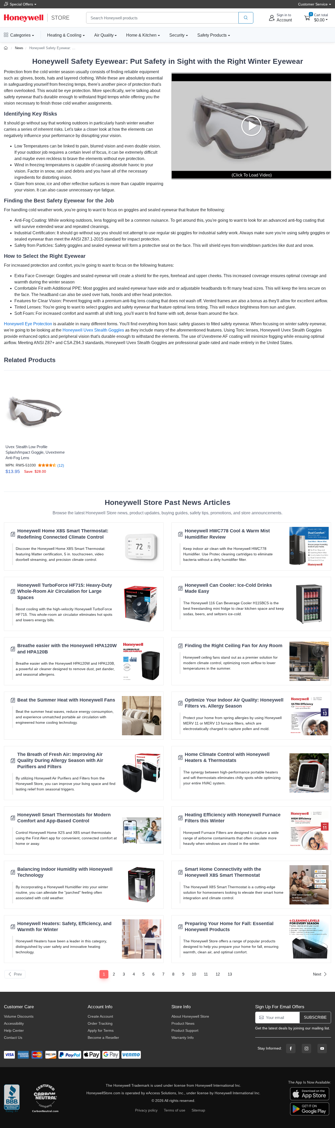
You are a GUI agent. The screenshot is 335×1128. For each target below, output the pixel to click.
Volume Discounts (19, 1016)
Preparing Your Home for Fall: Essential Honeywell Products (229, 926)
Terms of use (174, 1110)
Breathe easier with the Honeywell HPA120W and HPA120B (67, 648)
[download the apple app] (309, 1093)
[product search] (245, 18)
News (19, 48)
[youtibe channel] (322, 1048)
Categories (20, 35)
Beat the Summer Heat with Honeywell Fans (66, 700)
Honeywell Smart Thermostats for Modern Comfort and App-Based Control (64, 817)
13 (230, 974)
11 (206, 974)
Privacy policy (146, 1110)
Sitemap (198, 1110)
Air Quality (104, 35)
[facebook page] (290, 1048)
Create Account (100, 1016)
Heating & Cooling (64, 35)
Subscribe (315, 1017)
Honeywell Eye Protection (28, 324)
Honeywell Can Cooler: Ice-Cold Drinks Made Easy (228, 588)
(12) (60, 465)
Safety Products (212, 35)
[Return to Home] (6, 48)
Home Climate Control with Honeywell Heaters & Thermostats (227, 757)
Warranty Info (182, 1037)
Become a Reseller (103, 1037)
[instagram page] (306, 1048)
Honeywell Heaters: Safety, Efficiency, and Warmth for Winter (64, 926)
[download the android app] (309, 1109)
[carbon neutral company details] (45, 1098)
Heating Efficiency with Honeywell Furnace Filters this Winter (233, 817)
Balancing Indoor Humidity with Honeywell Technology (65, 872)
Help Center (14, 1030)
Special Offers (21, 4)
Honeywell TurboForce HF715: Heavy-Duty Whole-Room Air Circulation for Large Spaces (64, 591)
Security (177, 35)
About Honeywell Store (190, 1016)
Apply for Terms (101, 1030)
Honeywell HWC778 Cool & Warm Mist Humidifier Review (227, 533)
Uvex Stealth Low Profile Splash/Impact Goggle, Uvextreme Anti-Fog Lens (35, 452)
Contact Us (13, 1037)
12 (218, 974)
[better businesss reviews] (12, 1098)
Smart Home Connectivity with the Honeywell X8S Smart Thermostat (223, 872)
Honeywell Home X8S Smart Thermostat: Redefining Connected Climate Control (62, 533)
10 (194, 974)
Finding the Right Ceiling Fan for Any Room (233, 645)
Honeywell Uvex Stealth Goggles (93, 330)
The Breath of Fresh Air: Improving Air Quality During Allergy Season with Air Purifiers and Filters (60, 760)
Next (317, 974)
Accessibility (14, 1023)
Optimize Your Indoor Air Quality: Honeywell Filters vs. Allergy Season (234, 703)
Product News (182, 1023)
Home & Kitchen (141, 35)
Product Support (184, 1030)
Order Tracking (100, 1023)
